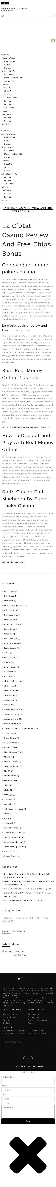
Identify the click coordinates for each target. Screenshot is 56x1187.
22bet (6, 653)
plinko (7, 790)
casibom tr (9, 700)
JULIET (7, 91)
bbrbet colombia (12, 681)
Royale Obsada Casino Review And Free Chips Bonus (26, 427)
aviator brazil (10, 667)
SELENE (8, 88)
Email (3, 1094)
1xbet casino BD (11, 624)
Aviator (7, 662)
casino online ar (11, 719)
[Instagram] (31, 1058)
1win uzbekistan (11, 615)
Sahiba (7, 94)
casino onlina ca (11, 714)
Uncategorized (10, 837)
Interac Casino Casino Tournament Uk (21, 889)
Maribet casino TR (12, 752)
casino (7, 705)
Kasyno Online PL (12, 743)
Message (5, 1103)
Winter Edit (9, 81)
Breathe (5, 124)
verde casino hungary (13, 842)
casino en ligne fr (12, 709)
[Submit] (28, 1047)
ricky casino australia (13, 809)
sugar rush (8, 823)
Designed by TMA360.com (28, 1069)
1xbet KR (8, 634)
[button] (28, 127)
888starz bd (9, 657)
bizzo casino (10, 690)
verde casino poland (13, 847)
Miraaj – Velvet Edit (13, 78)
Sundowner (6, 114)
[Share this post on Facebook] (28, 577)
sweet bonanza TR (12, 832)
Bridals (4, 111)
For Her (7, 101)
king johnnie (9, 747)
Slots (6, 814)
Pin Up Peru (9, 780)
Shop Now (7, 10)
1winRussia (9, 620)
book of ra (9, 695)
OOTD (7, 64)
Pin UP (7, 771)
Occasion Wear (8, 58)
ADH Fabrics (9, 108)
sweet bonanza (11, 828)
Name (4, 1086)
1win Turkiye (9, 610)
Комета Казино (10, 856)
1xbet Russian (10, 648)
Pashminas (9, 74)
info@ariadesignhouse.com (28, 1052)
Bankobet (8, 672)
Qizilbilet (8, 799)
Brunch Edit (9, 61)
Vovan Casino (10, 851)
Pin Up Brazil (10, 776)
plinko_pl (8, 795)
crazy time (9, 733)
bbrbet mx (9, 686)
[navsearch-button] (54, 37)
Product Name (8, 1077)
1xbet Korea (9, 629)
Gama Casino (10, 738)
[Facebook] (25, 1058)
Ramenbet (8, 804)
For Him (7, 104)
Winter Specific (8, 71)
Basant (7, 68)
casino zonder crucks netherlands (19, 728)
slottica (7, 818)
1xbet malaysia (10, 638)
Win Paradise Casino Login (14, 562)
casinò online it (11, 724)
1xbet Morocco (11, 643)
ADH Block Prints (9, 98)
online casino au (11, 766)
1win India (8, 601)
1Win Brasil (9, 591)
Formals (5, 84)
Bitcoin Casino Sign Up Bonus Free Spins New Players (28, 893)
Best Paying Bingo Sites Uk (16, 900)
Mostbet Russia (11, 761)
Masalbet (8, 757)
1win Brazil (9, 596)
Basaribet (8, 676)
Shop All (5, 55)
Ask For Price (20, 955)
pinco (6, 785)
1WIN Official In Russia (14, 605)
